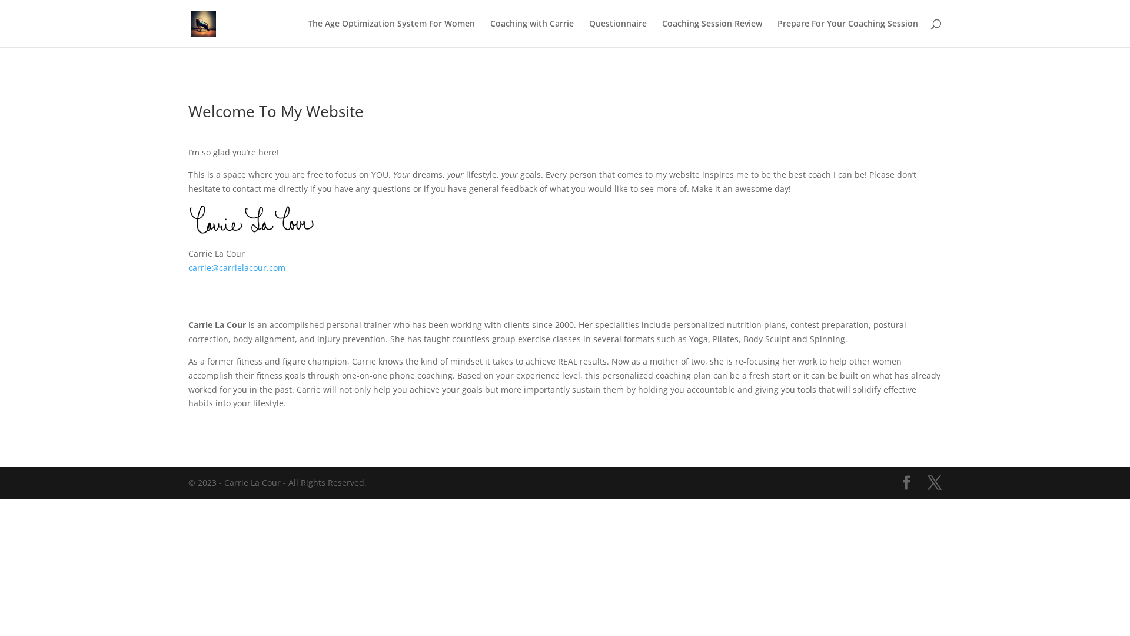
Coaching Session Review (712, 24)
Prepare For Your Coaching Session (847, 24)
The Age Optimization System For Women (391, 24)
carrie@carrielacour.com (236, 267)
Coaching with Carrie (532, 24)
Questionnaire (618, 24)
